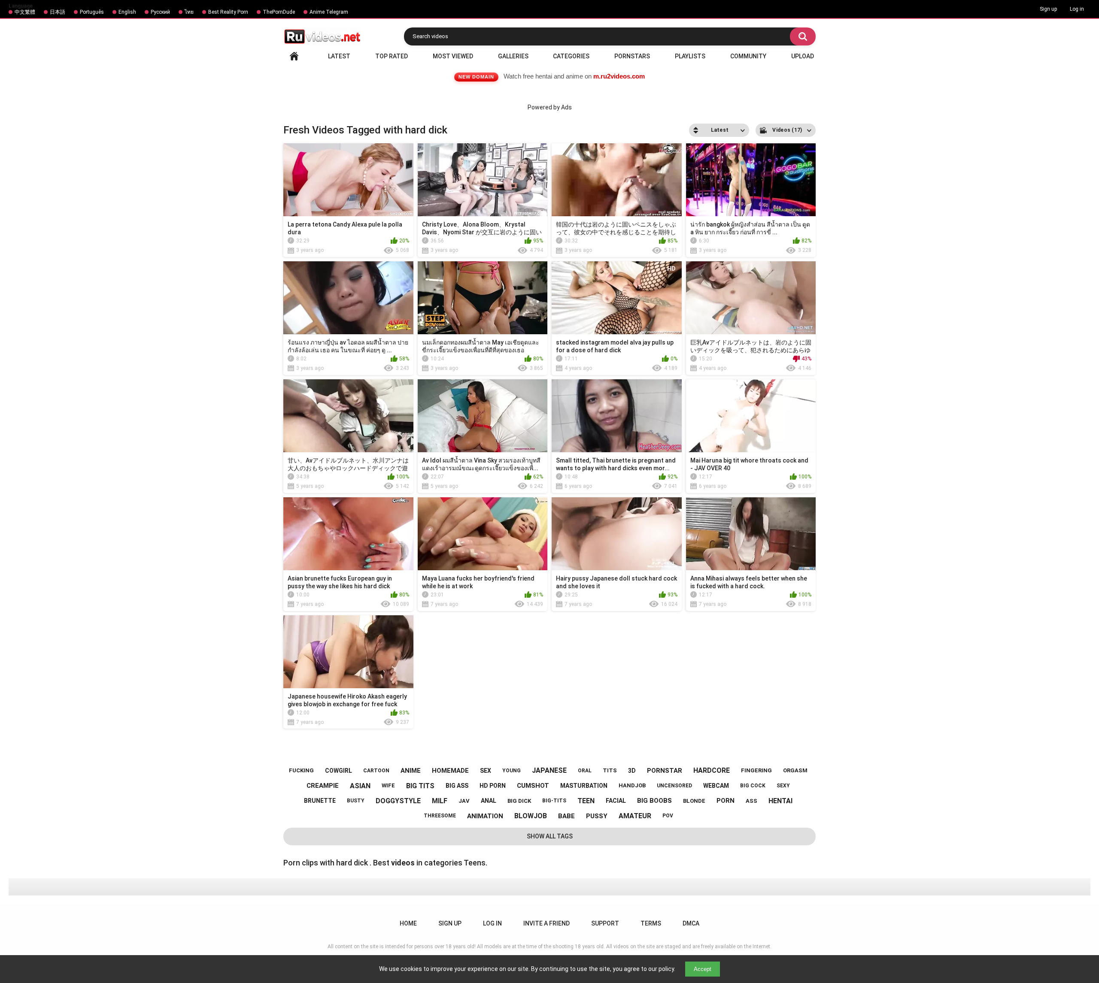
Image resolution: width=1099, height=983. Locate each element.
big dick (519, 801)
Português (92, 12)
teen (586, 801)
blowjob (530, 816)
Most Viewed (453, 56)
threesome (440, 816)
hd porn (493, 785)
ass (751, 801)
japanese (549, 770)
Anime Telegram (329, 12)
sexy (783, 786)
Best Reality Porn (228, 12)
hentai (780, 801)
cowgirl (338, 770)
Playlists (690, 56)
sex (485, 770)
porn (725, 801)
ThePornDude (279, 12)
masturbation (583, 785)
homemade (450, 770)
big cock (752, 786)
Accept (702, 969)
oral (585, 771)
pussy (596, 816)
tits (610, 770)
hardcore (711, 770)
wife (388, 785)
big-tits (554, 801)
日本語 (57, 12)
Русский (160, 12)
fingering (756, 770)
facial (616, 800)
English (127, 12)
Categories (571, 56)
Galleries (513, 56)
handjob (632, 785)
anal (488, 800)
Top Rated (391, 56)
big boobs (654, 801)
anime (411, 770)
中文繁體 (25, 12)
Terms (651, 923)
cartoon (376, 771)
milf (439, 801)
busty (355, 801)
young (511, 771)
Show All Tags (550, 836)
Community (748, 56)
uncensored (674, 786)
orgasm (795, 770)
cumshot (533, 785)
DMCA (691, 923)
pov (667, 816)
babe (566, 816)
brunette (320, 800)
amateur (635, 816)
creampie (323, 785)
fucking (301, 770)
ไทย (189, 12)
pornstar (664, 770)
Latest (339, 56)
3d (632, 770)
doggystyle (398, 801)
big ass (457, 785)
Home (294, 56)
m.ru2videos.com (619, 76)
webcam (716, 785)
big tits (420, 786)
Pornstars (632, 56)
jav (464, 801)
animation (485, 816)
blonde (694, 801)
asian (360, 786)
